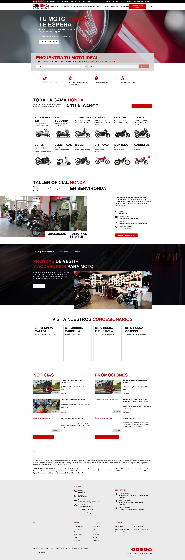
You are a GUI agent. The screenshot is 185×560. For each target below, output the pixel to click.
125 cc (76, 537)
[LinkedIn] (41, 1)
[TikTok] (39, 1)
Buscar (143, 66)
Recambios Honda (121, 532)
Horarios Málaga (85, 506)
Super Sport (78, 534)
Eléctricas (95, 534)
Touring (94, 532)
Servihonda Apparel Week (132, 418)
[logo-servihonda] (41, 6)
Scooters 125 (78, 526)
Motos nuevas (119, 526)
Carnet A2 (95, 540)
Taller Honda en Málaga (122, 529)
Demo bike (136, 532)
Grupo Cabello (64, 548)
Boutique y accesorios (140, 529)
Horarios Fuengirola (87, 513)
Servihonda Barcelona (74, 548)
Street (94, 529)
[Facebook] (34, 1)
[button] (150, 6)
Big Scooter (96, 526)
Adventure (77, 529)
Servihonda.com (84, 548)
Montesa (77, 540)
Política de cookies (44, 548)
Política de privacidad (54, 548)
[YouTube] (43, 1)
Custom (76, 532)
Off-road (95, 537)
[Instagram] (36, 1)
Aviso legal (35, 548)
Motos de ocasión (139, 526)
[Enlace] (42, 127)
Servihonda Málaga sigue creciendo (73, 399)
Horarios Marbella (87, 510)
